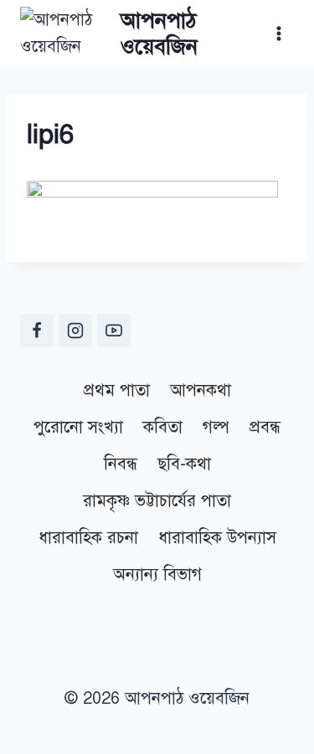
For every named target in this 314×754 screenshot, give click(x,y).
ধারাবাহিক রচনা (88, 537)
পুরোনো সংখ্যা (78, 427)
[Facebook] (37, 330)
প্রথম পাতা (117, 390)
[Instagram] (75, 330)
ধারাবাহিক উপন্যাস (217, 537)
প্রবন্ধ (265, 427)
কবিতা (163, 427)
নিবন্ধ (120, 464)
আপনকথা (200, 390)
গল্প (216, 427)
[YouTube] (114, 330)
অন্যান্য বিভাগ (157, 574)
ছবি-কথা (184, 464)
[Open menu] (278, 33)
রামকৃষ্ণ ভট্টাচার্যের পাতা (157, 500)
